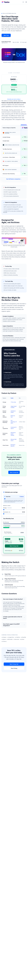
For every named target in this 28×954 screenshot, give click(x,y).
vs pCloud (22, 639)
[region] (14, 151)
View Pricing (14, 668)
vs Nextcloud (16, 639)
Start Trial (6, 35)
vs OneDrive (17, 637)
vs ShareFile (23, 637)
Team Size (8, 496)
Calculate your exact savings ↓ (14, 99)
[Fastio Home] (5, 2)
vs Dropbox (4, 637)
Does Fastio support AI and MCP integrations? (11, 624)
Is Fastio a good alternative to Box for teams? (12, 617)
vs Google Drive (10, 637)
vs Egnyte (4, 639)
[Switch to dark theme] (23, 2)
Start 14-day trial (14, 472)
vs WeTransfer (10, 639)
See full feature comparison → (14, 179)
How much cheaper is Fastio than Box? (13, 599)
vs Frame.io (4, 641)
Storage (7, 507)
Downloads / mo (6, 512)
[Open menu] (26, 2)
